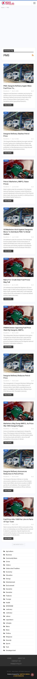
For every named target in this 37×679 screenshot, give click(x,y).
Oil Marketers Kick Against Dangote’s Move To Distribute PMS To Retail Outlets (18, 231)
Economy (9, 572)
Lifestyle (8, 623)
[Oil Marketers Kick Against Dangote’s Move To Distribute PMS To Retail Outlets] (18, 217)
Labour (8, 616)
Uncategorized (11, 650)
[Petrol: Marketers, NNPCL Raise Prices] (18, 169)
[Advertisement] (18, 28)
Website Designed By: (13, 674)
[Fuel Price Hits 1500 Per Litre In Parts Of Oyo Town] (18, 507)
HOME (9, 658)
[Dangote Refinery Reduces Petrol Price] (18, 363)
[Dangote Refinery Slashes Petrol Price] (18, 121)
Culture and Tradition (13, 568)
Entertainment (10, 582)
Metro (8, 626)
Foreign (8, 599)
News (5, 112)
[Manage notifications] (32, 674)
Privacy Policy (16, 664)
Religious (9, 637)
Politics (8, 633)
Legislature (9, 619)
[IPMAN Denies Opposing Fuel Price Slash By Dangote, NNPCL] (18, 315)
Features (9, 596)
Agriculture (9, 551)
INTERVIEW (9, 606)
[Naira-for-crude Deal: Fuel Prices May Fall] (18, 267)
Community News (11, 558)
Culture (8, 565)
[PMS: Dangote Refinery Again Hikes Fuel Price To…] (18, 73)
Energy (6, 64)
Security (8, 640)
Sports (8, 643)
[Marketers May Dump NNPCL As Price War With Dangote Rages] (18, 411)
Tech (7, 647)
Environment (10, 585)
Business (9, 555)
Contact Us (16, 661)
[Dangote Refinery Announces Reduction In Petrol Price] (18, 459)
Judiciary (9, 609)
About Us (21, 658)
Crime (8, 561)
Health (8, 602)
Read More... (8, 105)
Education (9, 575)
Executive (9, 589)
